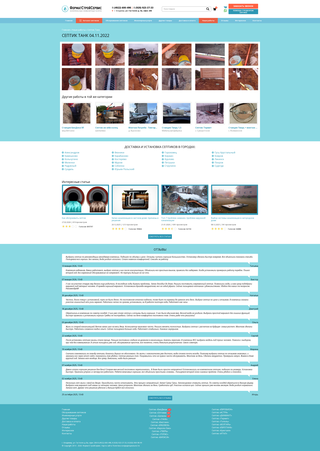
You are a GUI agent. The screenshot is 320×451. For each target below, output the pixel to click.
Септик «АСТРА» (220, 412)
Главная (68, 20)
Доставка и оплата (187, 20)
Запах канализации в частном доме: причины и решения (135, 219)
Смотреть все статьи (160, 236)
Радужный (70, 165)
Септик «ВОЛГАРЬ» (221, 424)
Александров (72, 152)
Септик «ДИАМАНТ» (222, 415)
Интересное (240, 20)
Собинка (119, 165)
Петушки (170, 162)
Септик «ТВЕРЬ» (160, 431)
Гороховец (171, 152)
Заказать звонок (243, 6)
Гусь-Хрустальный (225, 152)
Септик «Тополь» (220, 421)
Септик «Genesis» (158, 416)
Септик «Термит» (220, 418)
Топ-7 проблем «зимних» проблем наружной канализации (183, 219)
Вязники (119, 152)
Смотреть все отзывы (160, 398)
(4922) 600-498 (121, 7)
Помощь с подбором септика (243, 11)
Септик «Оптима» (158, 412)
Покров (219, 162)
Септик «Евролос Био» (160, 428)
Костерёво (120, 159)
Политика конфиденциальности (126, 445)
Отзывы (224, 20)
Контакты (257, 20)
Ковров (219, 155)
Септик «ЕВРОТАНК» (222, 427)
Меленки (70, 162)
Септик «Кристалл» (221, 430)
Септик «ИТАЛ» (219, 433)
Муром (118, 162)
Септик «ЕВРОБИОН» (222, 409)
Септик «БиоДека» (158, 409)
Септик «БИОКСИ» (160, 437)
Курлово (169, 159)
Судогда (219, 165)
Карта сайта (107, 445)
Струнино (170, 165)
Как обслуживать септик (74, 218)
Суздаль (69, 169)
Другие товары (165, 20)
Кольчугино (71, 159)
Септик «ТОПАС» (160, 434)
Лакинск (219, 159)
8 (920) (135, 442)
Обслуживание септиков (117, 20)
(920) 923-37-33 (143, 7)
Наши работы (208, 20)
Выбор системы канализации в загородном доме (232, 219)
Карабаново (121, 155)
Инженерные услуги (143, 20)
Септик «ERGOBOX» (160, 425)
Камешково (71, 155)
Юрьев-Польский (124, 169)
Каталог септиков (91, 20)
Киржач (169, 155)
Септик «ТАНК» (160, 419)
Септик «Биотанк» (160, 422)
